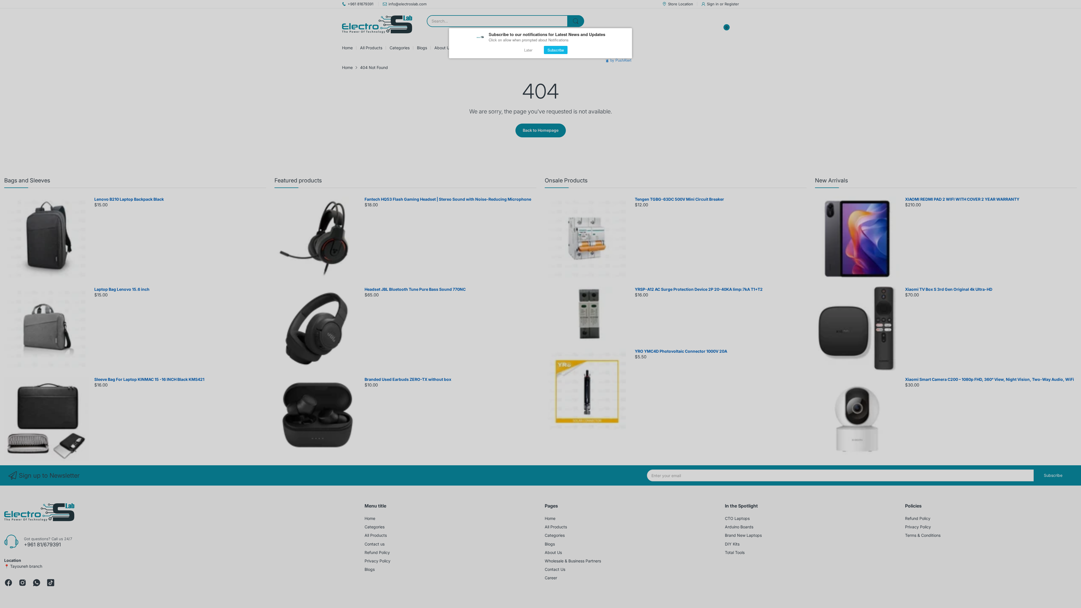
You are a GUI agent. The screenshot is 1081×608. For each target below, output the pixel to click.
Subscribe (556, 50)
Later (528, 50)
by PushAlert (620, 60)
